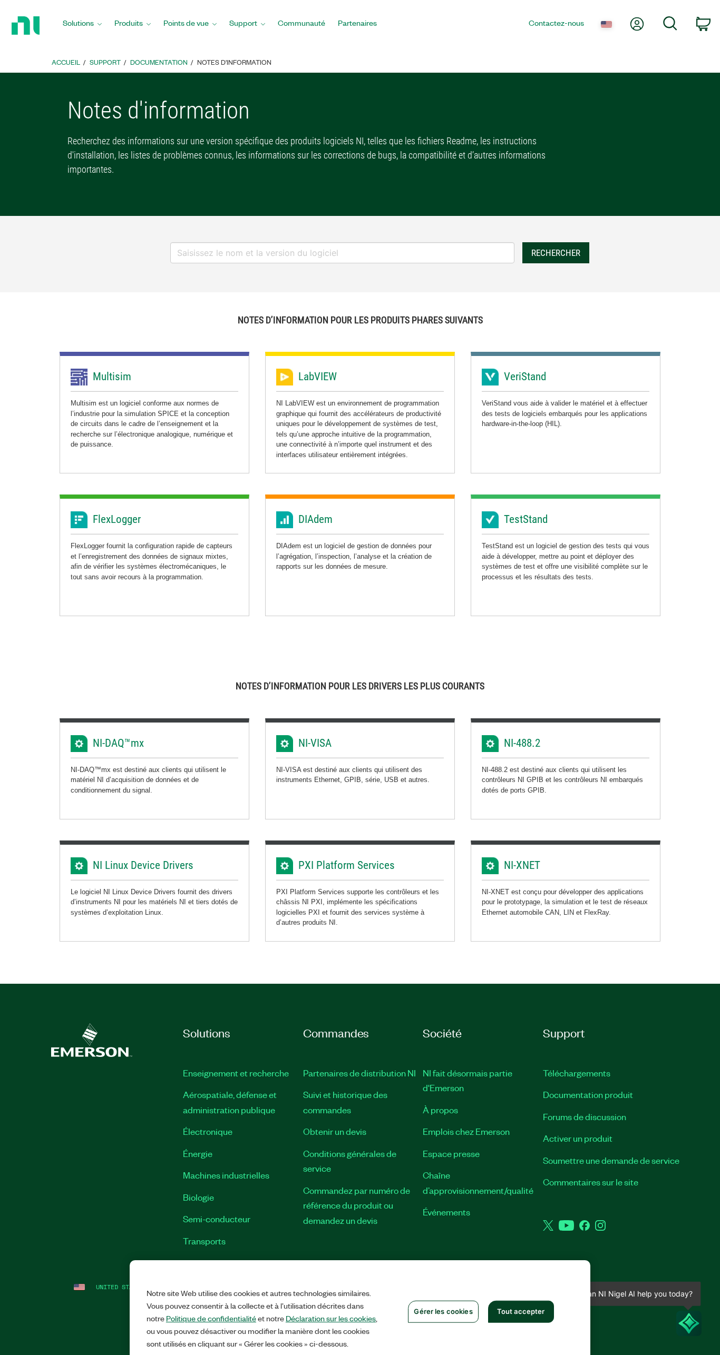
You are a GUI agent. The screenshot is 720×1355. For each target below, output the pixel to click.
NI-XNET (522, 865)
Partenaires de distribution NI (359, 1073)
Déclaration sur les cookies (331, 1318)
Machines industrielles (226, 1175)
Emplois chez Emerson (466, 1131)
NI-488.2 (522, 743)
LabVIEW (317, 376)
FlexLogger (117, 519)
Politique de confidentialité (211, 1318)
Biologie (198, 1197)
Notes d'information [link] (234, 62)
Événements (446, 1212)
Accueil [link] (66, 62)
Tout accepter (521, 1311)
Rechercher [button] (555, 253)
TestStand (526, 519)
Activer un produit (577, 1138)
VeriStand (525, 376)
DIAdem (315, 519)
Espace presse (451, 1153)
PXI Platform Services (346, 865)
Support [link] (105, 62)
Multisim (112, 376)
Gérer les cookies (443, 1311)
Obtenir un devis (334, 1131)
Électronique (207, 1131)
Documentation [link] (159, 62)
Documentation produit (588, 1094)
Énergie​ (197, 1153)
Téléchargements (576, 1073)
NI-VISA (315, 743)
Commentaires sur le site (590, 1182)
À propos (440, 1109)
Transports (204, 1241)
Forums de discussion (584, 1116)
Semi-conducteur (216, 1218)
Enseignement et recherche (236, 1073)
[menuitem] (82, 25)
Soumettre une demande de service (611, 1160)
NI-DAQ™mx (118, 743)
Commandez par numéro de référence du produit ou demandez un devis (356, 1205)
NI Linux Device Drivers (143, 865)
